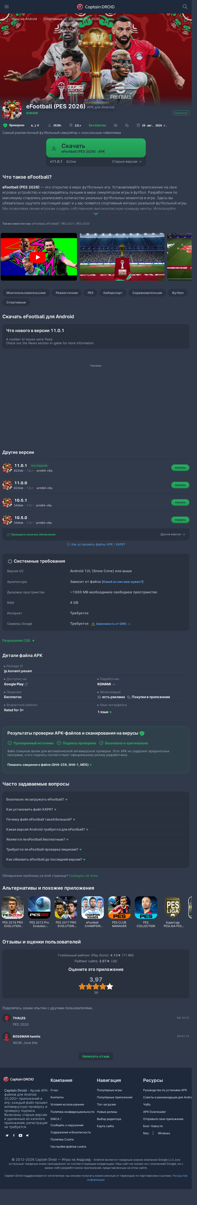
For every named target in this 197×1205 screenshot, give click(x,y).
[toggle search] (185, 6)
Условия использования (67, 1104)
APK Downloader (154, 1112)
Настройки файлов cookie (68, 1146)
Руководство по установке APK (165, 1090)
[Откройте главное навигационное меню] (6, 6)
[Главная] (3, 19)
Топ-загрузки (106, 1104)
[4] (102, 986)
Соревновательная (147, 293)
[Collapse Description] (95, 210)
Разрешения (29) (16, 640)
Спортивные (16, 302)
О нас (54, 1090)
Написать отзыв (95, 1056)
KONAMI (32, 113)
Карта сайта (105, 1126)
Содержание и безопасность (71, 1132)
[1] (82, 986)
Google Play (14, 684)
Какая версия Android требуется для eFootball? (45, 829)
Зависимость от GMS (111, 623)
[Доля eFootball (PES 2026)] (186, 18)
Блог (146, 1126)
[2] (89, 986)
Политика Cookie (62, 1139)
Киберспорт (112, 293)
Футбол (178, 293)
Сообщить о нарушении (67, 1125)
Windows (164, 1133)
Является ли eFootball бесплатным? (35, 839)
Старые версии (125, 161)
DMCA (55, 1119)
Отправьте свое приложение (163, 1119)
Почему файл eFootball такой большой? (39, 819)
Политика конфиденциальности (72, 1112)
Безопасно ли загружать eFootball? (35, 799)
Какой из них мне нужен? (122, 582)
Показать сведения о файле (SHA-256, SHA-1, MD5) (48, 764)
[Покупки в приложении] (127, 125)
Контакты (57, 1097)
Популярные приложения (114, 1097)
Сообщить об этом (83, 875)
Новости (157, 1126)
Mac (146, 1133)
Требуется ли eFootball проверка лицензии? (42, 849)
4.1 (35, 125)
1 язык (102, 712)
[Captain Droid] (22, 1081)
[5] (109, 986)
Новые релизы (107, 1112)
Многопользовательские (26, 293)
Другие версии (171, 534)
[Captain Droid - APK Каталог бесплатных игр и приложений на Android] (95, 6)
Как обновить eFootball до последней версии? (44, 859)
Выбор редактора (109, 1119)
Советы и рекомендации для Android (168, 1097)
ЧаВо (147, 1104)
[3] (95, 986)
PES (90, 293)
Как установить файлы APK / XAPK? (98, 544)
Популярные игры (109, 1090)
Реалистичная (67, 293)
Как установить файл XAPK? (29, 809)
